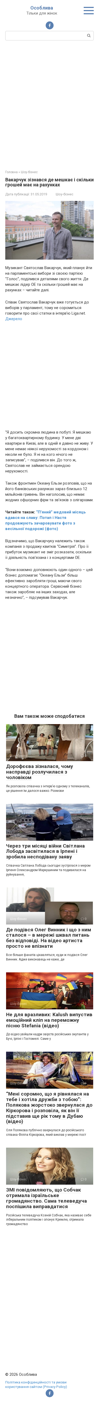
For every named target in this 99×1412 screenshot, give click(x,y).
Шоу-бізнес (64, 194)
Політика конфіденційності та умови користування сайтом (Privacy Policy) (36, 1384)
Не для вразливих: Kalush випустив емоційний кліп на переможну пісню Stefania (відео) (49, 1020)
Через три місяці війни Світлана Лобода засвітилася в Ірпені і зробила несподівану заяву (45, 851)
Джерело (13, 318)
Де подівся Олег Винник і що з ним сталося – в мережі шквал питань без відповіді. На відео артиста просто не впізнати (48, 938)
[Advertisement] (49, 104)
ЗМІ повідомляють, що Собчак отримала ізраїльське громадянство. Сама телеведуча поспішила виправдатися (46, 1198)
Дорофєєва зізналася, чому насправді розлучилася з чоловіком (39, 771)
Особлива (41, 8)
